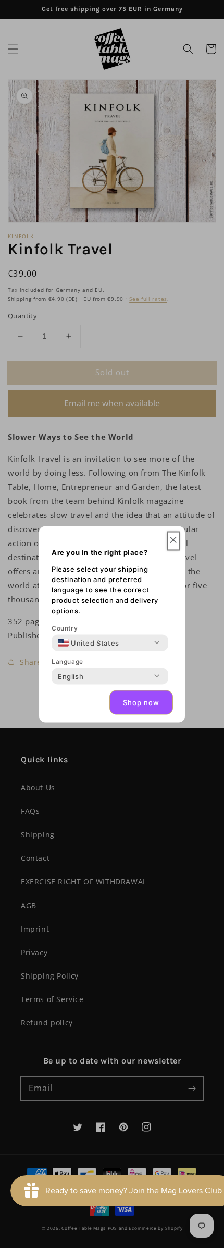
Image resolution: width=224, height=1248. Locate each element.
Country (65, 628)
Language (67, 661)
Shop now (141, 702)
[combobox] (88, 642)
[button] (173, 541)
